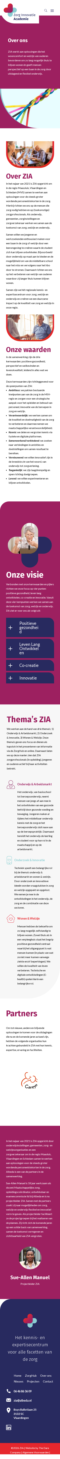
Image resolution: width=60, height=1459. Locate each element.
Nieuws (18, 1381)
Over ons (46, 1375)
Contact (48, 1381)
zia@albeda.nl (23, 1400)
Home (17, 1375)
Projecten (33, 1381)
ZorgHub (31, 1375)
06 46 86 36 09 (23, 1391)
